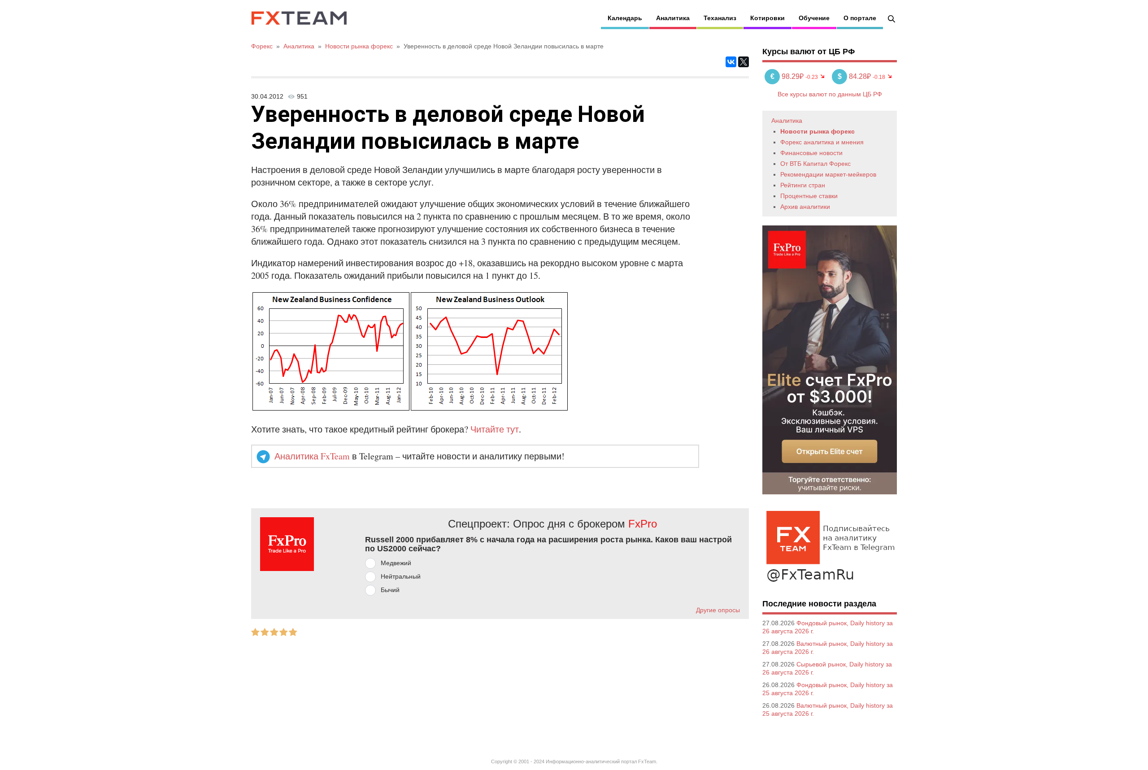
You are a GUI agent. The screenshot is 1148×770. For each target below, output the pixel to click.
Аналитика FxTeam (312, 456)
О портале (860, 18)
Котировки (767, 18)
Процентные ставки (809, 195)
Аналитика (673, 18)
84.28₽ (855, 76)
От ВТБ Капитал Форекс (815, 163)
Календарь (625, 18)
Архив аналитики (805, 206)
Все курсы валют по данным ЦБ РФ (830, 94)
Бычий (390, 589)
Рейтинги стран (802, 185)
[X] (743, 61)
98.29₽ (787, 76)
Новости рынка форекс (817, 131)
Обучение (814, 18)
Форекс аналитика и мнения (822, 142)
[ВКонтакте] (731, 61)
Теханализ (720, 18)
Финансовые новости (811, 152)
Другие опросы (718, 610)
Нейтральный (401, 576)
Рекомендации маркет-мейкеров (828, 174)
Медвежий (396, 563)
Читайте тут (494, 429)
